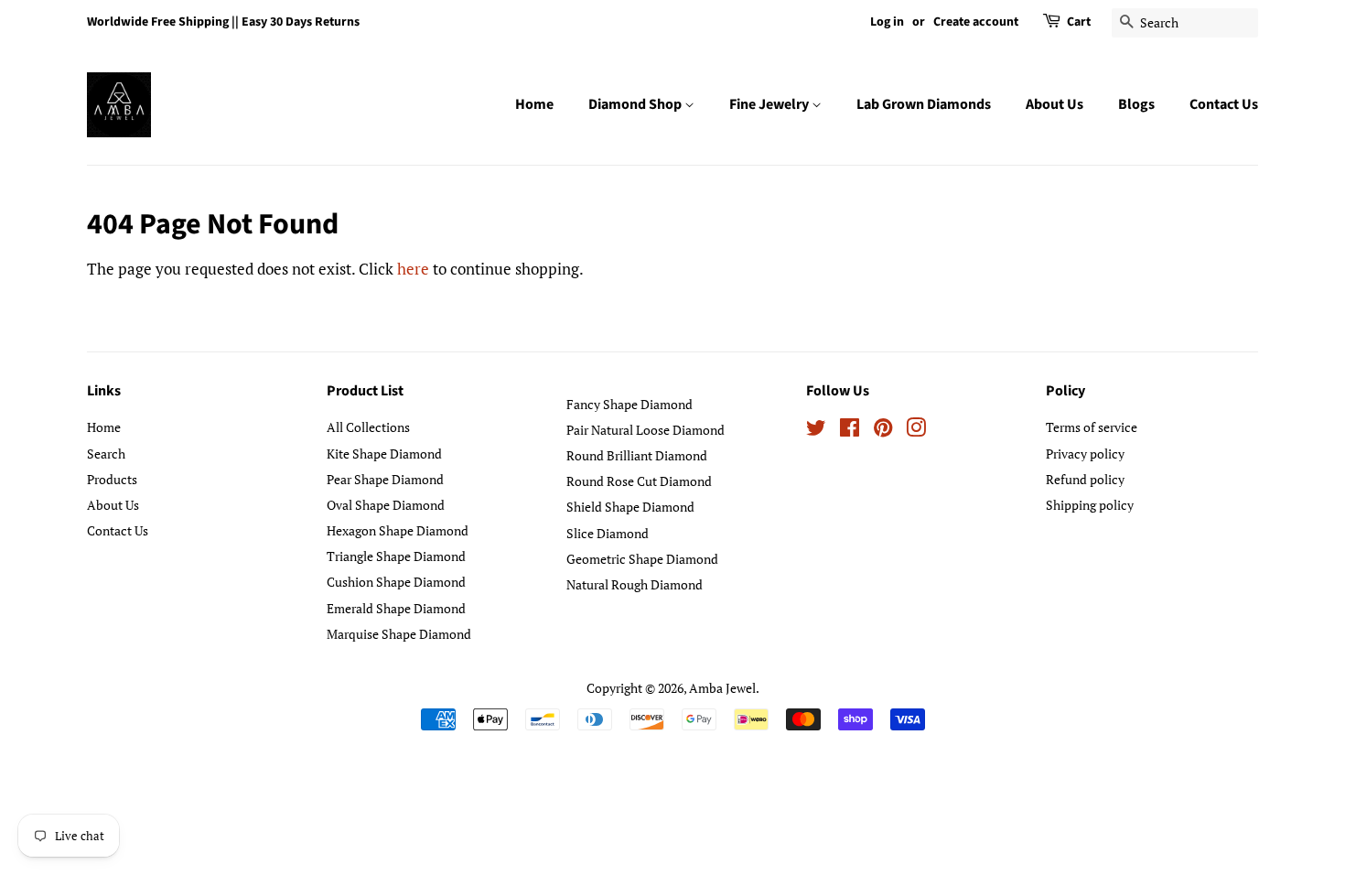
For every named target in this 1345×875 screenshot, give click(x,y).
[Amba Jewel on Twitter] (816, 430)
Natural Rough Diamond (634, 584)
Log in (887, 22)
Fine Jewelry (770, 104)
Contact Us (1223, 104)
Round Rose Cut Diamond (639, 481)
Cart (1079, 22)
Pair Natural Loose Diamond (645, 429)
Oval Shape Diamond (386, 504)
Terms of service (1091, 427)
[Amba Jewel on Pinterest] (883, 430)
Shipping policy (1090, 504)
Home (534, 104)
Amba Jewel (722, 688)
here (413, 268)
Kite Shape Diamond (384, 453)
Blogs (1136, 104)
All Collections (368, 427)
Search (106, 453)
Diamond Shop (636, 104)
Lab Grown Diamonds (923, 104)
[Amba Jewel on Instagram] (916, 430)
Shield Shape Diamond (630, 506)
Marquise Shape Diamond (399, 634)
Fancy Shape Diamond (629, 404)
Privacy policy (1085, 453)
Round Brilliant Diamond (636, 455)
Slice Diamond (607, 533)
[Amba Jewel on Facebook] (849, 430)
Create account (975, 22)
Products (112, 479)
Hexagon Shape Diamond (397, 530)
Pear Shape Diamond (385, 479)
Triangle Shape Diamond (396, 556)
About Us (1054, 104)
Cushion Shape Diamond (396, 581)
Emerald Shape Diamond (396, 608)
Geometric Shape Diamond (642, 558)
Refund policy (1085, 479)
